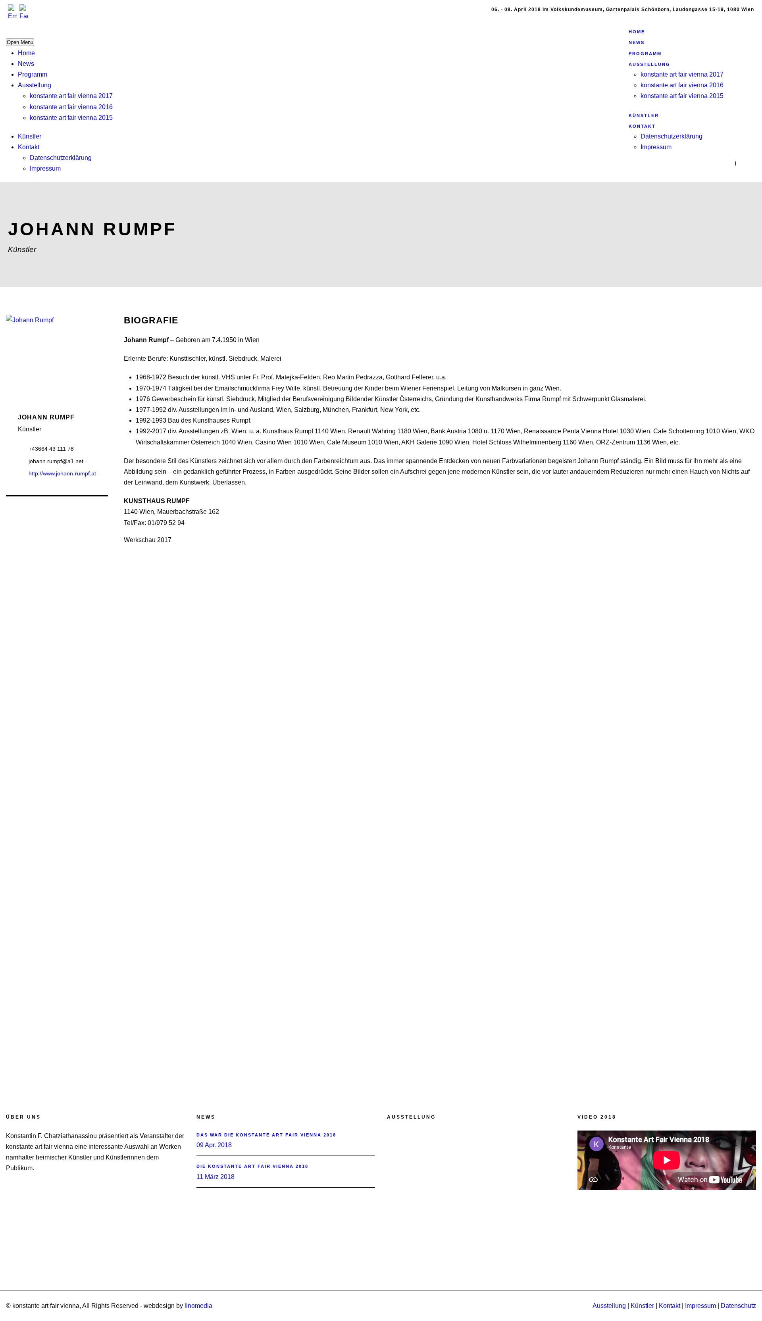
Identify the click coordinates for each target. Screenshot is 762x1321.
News (26, 63)
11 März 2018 (215, 1176)
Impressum (45, 168)
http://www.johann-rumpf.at (62, 473)
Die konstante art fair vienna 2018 (252, 1166)
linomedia (198, 1305)
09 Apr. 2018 (214, 1145)
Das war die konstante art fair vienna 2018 (266, 1135)
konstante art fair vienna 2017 (71, 95)
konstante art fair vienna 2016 (71, 107)
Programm (32, 74)
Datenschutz (738, 1305)
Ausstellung (34, 85)
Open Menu (20, 42)
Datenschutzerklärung (61, 157)
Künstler (29, 136)
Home (26, 53)
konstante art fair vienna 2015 (71, 117)
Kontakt (28, 147)
